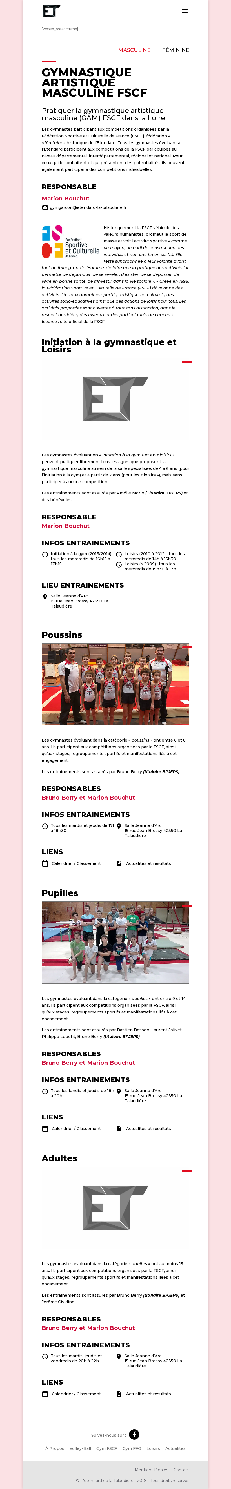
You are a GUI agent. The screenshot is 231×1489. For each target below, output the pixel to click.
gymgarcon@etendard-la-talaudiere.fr (88, 207)
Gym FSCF (106, 1448)
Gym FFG (132, 1448)
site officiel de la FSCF (82, 321)
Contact (181, 1469)
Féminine (175, 50)
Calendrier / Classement (76, 863)
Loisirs (153, 1448)
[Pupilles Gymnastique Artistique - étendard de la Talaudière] (116, 982)
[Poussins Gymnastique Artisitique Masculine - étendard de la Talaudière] (116, 723)
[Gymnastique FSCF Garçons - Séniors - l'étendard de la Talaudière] (116, 438)
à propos (54, 1448)
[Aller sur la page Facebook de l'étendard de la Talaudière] (134, 1434)
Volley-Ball (80, 1448)
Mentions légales (151, 1469)
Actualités (175, 1448)
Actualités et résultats (148, 863)
